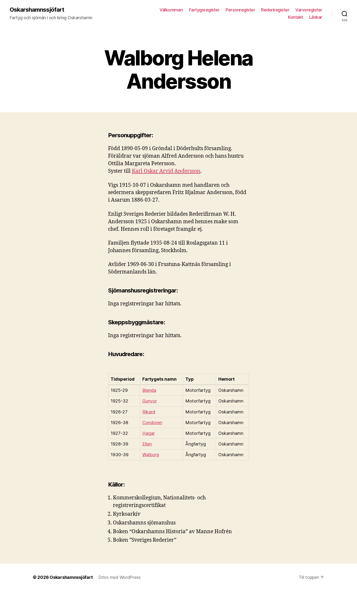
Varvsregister (308, 9)
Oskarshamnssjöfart (37, 10)
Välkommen (171, 9)
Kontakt (295, 17)
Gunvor (149, 400)
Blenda (149, 390)
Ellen (147, 443)
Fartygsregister (204, 9)
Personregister (240, 9)
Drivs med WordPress (119, 577)
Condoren (152, 422)
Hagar (148, 433)
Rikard (148, 411)
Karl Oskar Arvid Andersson (166, 171)
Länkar (315, 17)
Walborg (150, 454)
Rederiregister (275, 9)
